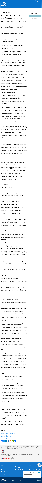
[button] (40, 1)
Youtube (32, 469)
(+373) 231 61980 (19, 469)
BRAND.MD (18, 480)
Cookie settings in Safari (5, 438)
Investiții (26, 1)
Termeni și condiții (35, 18)
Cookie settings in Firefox (6, 435)
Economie (13, 1)
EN (37, 1)
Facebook (32, 468)
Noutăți (3, 5)
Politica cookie (34, 16)
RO (35, 1)
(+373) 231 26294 (5, 471)
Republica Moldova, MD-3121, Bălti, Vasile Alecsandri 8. (38, 470)
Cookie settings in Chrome (6, 436)
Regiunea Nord (5, 1)
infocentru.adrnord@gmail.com (7, 474)
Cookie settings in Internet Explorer (8, 433)
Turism (20, 1)
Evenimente (33, 1)
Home (2, 9)
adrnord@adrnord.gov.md (21, 471)
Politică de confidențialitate (35, 12)
